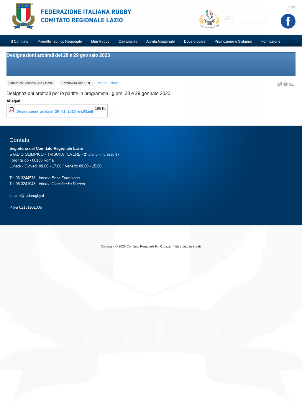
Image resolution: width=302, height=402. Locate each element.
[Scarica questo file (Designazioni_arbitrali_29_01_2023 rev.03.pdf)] (12, 111)
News (114, 83)
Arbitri (103, 83)
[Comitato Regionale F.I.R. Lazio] (74, 19)
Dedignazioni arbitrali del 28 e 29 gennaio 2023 (58, 55)
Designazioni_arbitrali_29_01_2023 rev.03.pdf (55, 111)
